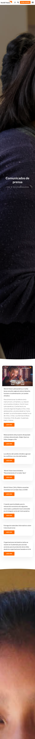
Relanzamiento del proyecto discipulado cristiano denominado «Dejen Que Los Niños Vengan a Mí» (17, 437)
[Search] (18, 2)
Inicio (8, 187)
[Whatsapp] (15, 2)
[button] (32, 2)
